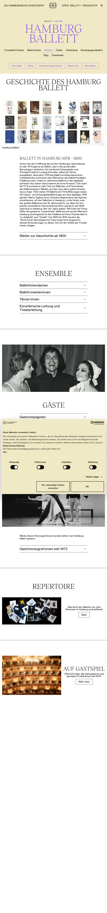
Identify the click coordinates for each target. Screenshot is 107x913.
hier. (5, 452)
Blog (46, 55)
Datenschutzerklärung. (14, 446)
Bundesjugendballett (92, 50)
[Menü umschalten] (102, 5)
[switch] (40, 467)
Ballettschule (34, 50)
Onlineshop (72, 50)
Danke (59, 50)
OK (87, 486)
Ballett (48, 21)
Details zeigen (92, 477)
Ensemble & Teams (14, 50)
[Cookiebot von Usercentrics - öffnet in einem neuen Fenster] (92, 423)
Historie (48, 50)
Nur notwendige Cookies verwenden (53, 486)
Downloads (57, 55)
